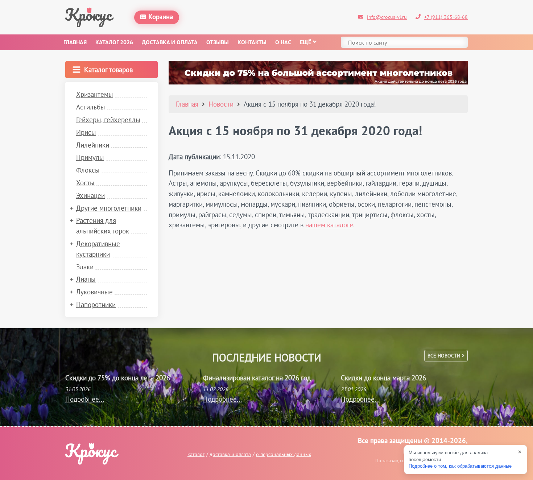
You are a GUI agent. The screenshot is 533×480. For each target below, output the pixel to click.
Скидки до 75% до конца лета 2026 (117, 377)
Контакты (251, 42)
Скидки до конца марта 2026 (383, 377)
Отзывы (217, 42)
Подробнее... (84, 399)
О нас (283, 42)
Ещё (305, 42)
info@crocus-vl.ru (387, 17)
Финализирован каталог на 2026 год (257, 377)
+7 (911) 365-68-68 (446, 17)
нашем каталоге (329, 224)
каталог (195, 454)
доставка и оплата (230, 454)
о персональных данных (283, 454)
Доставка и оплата (170, 42)
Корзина (160, 17)
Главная (75, 42)
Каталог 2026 (114, 42)
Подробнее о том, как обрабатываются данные (460, 466)
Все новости (444, 355)
